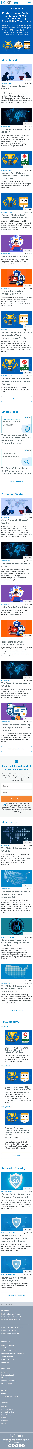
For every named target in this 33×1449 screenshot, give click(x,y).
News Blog (5, 1372)
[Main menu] (29, 2)
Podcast (4, 1423)
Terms (3, 1441)
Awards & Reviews (8, 1412)
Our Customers (7, 1409)
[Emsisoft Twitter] (20, 1445)
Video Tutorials (6, 1384)
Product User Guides (8, 1381)
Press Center (6, 1415)
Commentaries (6, 83)
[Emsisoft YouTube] (9, 1445)
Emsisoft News (6, 170)
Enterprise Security (13, 1168)
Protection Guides (12, 494)
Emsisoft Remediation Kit (10, 1320)
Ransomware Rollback (9, 1359)
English (16, 1442)
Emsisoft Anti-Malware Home (11, 1327)
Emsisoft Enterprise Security (11, 1317)
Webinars (4, 1421)
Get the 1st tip (16, 799)
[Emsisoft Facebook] (16, 1445)
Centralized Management (10, 1351)
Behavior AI (5, 1362)
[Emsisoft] (16, 1435)
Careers (4, 1418)
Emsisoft (6, 2)
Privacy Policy (16, 812)
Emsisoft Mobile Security (10, 1333)
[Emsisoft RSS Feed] (23, 1445)
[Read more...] (18, 1037)
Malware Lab (9, 822)
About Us (4, 1406)
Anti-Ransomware (7, 1348)
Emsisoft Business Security (11, 1314)
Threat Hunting (7, 1356)
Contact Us (5, 1393)
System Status (26, 1441)
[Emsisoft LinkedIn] (13, 1445)
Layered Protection (8, 1345)
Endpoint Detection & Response (12, 1354)
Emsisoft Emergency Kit (9, 1330)
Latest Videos (9, 412)
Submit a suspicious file (9, 1396)
